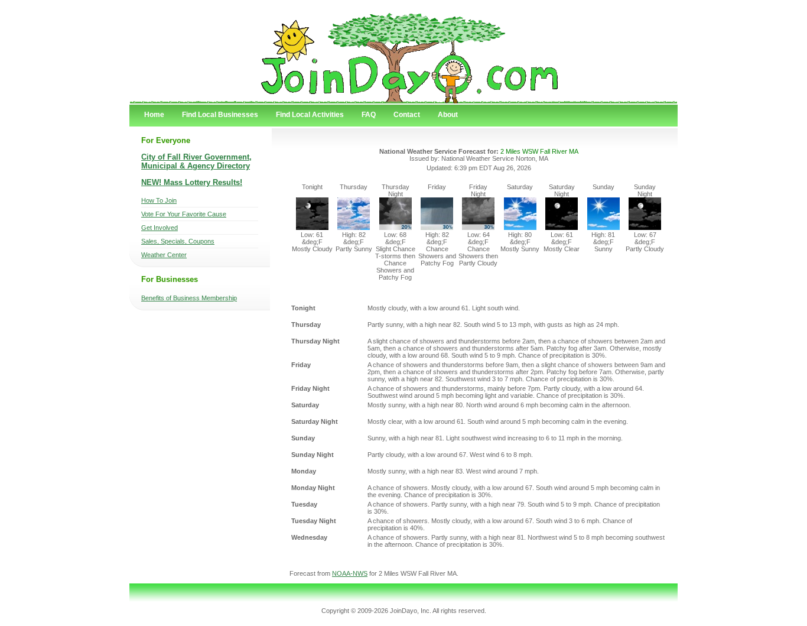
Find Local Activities (310, 115)
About (448, 115)
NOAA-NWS (349, 573)
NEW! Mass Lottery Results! (191, 182)
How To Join (159, 200)
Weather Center (164, 254)
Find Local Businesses (220, 115)
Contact (406, 115)
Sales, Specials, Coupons (177, 241)
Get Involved (159, 227)
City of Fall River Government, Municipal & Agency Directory (196, 161)
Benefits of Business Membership (189, 297)
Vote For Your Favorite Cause (183, 214)
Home (154, 115)
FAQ (369, 115)
